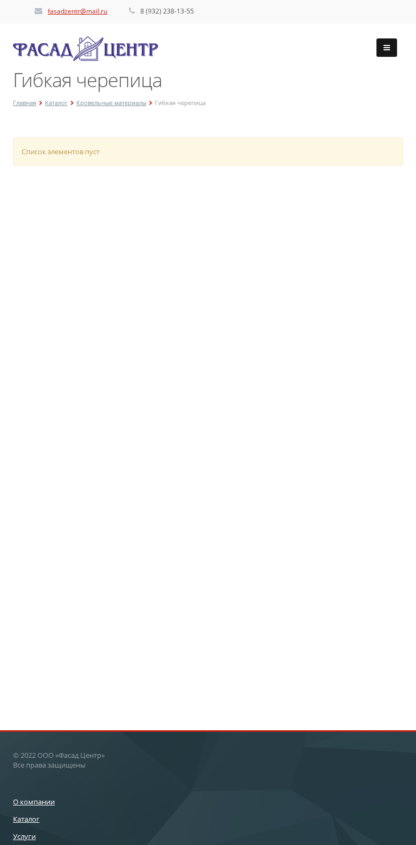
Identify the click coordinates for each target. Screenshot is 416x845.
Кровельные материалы (111, 103)
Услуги (24, 836)
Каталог (56, 103)
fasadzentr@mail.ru (77, 11)
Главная (24, 103)
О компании (34, 802)
